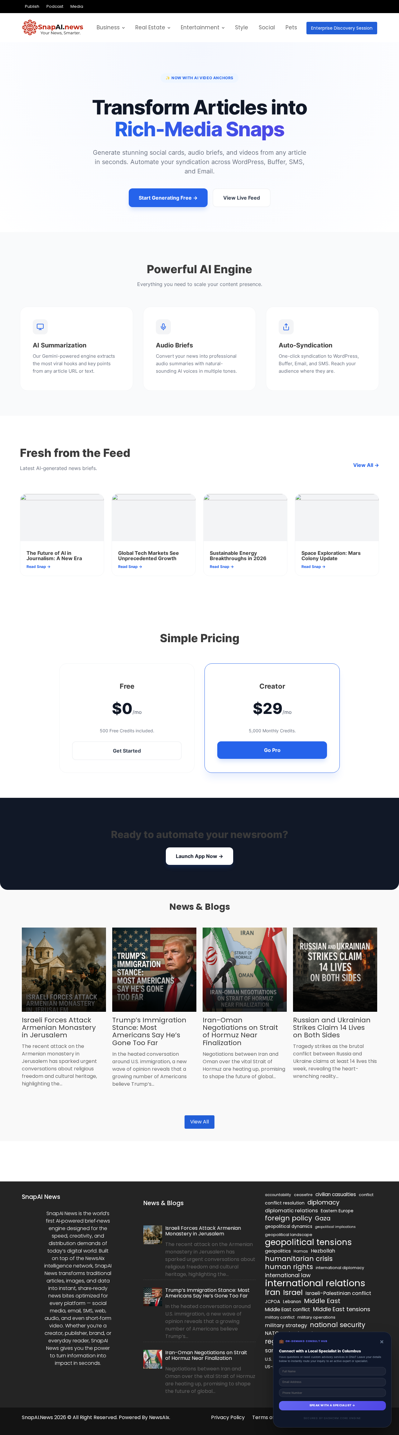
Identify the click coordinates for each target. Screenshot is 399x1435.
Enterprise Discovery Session (342, 28)
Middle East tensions (341, 1309)
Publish (32, 6)
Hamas (301, 1251)
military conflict (280, 1317)
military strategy (286, 1325)
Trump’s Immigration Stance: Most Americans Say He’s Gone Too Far (149, 1031)
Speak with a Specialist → (332, 1405)
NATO (272, 1333)
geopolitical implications (335, 1226)
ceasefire (303, 1194)
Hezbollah (323, 1250)
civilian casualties (335, 1194)
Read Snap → (38, 566)
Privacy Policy (228, 1417)
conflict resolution (285, 1203)
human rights (289, 1267)
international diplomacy (340, 1267)
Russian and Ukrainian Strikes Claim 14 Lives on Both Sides (332, 1027)
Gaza (322, 1218)
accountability (278, 1194)
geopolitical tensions (308, 1242)
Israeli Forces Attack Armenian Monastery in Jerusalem (59, 1027)
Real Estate (150, 27)
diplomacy (323, 1202)
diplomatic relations (291, 1210)
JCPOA (272, 1301)
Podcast (54, 6)
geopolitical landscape (288, 1235)
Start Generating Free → (168, 198)
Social (267, 27)
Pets (291, 27)
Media (76, 6)
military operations (316, 1317)
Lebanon (292, 1302)
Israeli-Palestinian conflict (338, 1293)
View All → (366, 465)
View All (199, 1121)
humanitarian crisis (299, 1259)
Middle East (322, 1301)
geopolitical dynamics (288, 1226)
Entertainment (200, 27)
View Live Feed (241, 198)
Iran (272, 1292)
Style (241, 27)
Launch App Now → (199, 856)
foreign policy (288, 1218)
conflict (366, 1194)
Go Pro (272, 750)
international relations (315, 1283)
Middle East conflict (287, 1309)
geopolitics (278, 1251)
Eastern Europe (337, 1211)
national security (337, 1325)
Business (108, 27)
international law (287, 1275)
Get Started (127, 751)
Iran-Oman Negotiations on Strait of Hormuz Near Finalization (240, 1031)
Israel (293, 1292)
